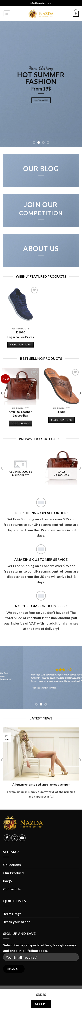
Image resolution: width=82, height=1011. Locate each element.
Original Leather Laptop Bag (20, 413)
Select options (20, 344)
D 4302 (61, 412)
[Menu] (7, 13)
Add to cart (20, 423)
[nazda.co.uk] (41, 13)
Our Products (14, 873)
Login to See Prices (20, 337)
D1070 (20, 332)
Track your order (16, 922)
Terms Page (12, 914)
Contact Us (12, 889)
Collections (12, 865)
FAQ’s (8, 881)
